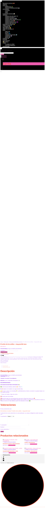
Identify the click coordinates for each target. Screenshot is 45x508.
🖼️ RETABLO (5, 41)
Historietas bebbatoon (10, 45)
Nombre (2, 427)
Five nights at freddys (33, 358)
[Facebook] (1, 355)
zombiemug (5, 360)
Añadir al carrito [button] (11, 445)
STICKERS (7, 10)
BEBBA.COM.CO (10, 462)
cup (14, 358)
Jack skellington (13, 359)
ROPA (4, 30)
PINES (6, 12)
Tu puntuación (4, 416)
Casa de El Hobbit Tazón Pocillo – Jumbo (10, 451)
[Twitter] (2, 355)
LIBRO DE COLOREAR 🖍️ (8, 29)
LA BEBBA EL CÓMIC (10, 44)
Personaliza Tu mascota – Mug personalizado (11, 443)
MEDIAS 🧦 (7, 37)
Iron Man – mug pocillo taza (30, 442)
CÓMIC (4, 43)
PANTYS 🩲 (7, 33)
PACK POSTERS (6, 40)
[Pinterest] (3, 355)
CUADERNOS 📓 (6, 26)
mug (19, 359)
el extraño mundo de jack (21, 358)
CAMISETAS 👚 (8, 36)
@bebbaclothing (6, 454)
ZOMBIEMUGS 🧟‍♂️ (9, 6)
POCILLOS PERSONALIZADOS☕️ (12, 8)
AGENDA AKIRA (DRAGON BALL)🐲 (13, 19)
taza (1, 360)
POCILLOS (5, 5)
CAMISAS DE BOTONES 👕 (11, 34)
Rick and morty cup (28, 359)
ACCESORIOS (6, 9)
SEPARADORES (6, 46)
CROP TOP (7, 31)
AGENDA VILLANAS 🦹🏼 (10, 17)
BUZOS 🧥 (7, 32)
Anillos (6, 11)
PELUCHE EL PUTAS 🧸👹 (9, 3)
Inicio (1, 341)
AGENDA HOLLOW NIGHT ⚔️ (11, 16)
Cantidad (2, 350)
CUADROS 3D (6, 38)
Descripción (5, 365)
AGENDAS (5, 15)
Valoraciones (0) (6, 367)
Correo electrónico (5, 429)
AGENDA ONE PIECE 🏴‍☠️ (10, 23)
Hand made (6, 359)
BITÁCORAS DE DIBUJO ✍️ (9, 24)
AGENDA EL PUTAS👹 (10, 20)
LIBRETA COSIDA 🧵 (7, 25)
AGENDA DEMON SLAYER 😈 (11, 22)
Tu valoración (3, 424)
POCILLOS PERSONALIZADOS (15, 341)
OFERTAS (5, 4)
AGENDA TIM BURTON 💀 (11, 18)
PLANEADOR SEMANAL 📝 (9, 13)
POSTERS (5, 39)
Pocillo (21, 359)
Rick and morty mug (37, 359)
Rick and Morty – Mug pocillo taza (31, 451)
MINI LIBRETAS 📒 (7, 27)
